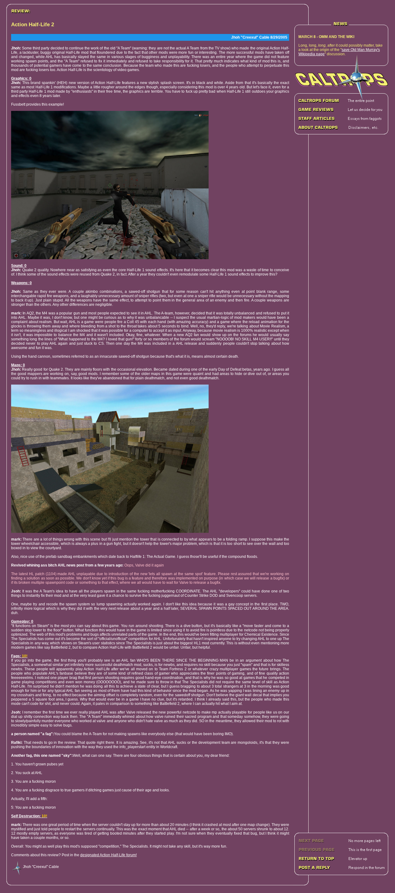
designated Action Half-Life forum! (108, 855)
